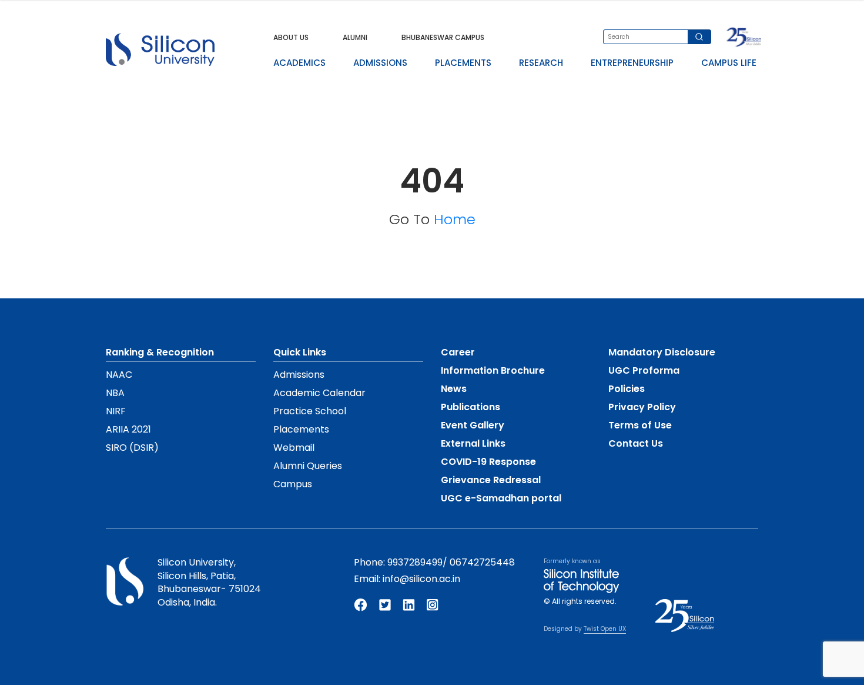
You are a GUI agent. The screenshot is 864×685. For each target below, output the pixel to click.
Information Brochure (493, 370)
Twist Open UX (605, 628)
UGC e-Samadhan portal (501, 498)
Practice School (309, 411)
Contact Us (635, 443)
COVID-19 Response (488, 461)
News (454, 388)
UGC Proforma (643, 370)
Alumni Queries (307, 466)
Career (458, 352)
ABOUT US (291, 37)
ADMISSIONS (380, 62)
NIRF (116, 411)
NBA (115, 393)
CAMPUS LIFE (728, 62)
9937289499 (415, 562)
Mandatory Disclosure (661, 352)
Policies (626, 388)
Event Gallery (472, 425)
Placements (301, 429)
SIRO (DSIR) (132, 447)
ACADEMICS (299, 62)
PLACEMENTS (463, 62)
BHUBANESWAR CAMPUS (442, 37)
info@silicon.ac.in (421, 579)
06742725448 (482, 562)
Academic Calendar (319, 393)
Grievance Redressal (491, 480)
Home (454, 219)
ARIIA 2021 (128, 429)
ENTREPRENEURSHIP (632, 62)
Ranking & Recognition (160, 352)
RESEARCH (541, 62)
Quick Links (299, 352)
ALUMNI (355, 37)
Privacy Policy (642, 407)
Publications (470, 407)
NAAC (119, 374)
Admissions (298, 374)
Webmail (293, 447)
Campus (292, 484)
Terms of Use (640, 425)
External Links (473, 443)
